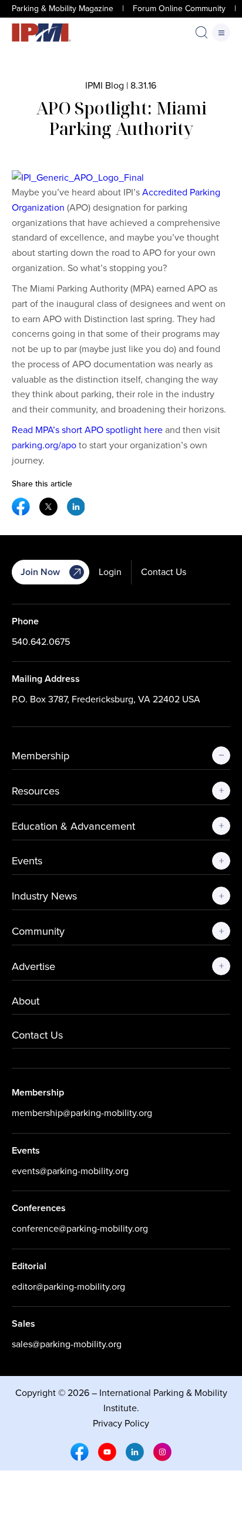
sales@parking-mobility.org (67, 1344)
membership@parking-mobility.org (82, 1113)
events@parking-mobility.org (70, 1171)
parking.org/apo (44, 445)
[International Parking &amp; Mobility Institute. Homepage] (41, 32)
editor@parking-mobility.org (68, 1286)
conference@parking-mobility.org (80, 1228)
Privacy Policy (121, 1423)
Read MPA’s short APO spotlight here (87, 430)
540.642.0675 (41, 641)
